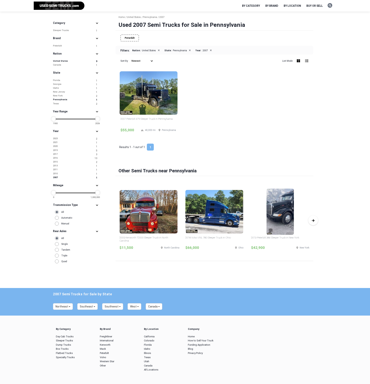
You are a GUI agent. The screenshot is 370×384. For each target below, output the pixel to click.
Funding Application (199, 344)
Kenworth (105, 344)
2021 (75, 142)
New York (75, 95)
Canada (75, 65)
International (107, 340)
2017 (75, 154)
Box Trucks (62, 348)
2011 (75, 169)
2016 (75, 158)
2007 (75, 177)
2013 (75, 165)
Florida (75, 80)
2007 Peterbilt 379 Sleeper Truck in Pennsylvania (146, 118)
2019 (75, 150)
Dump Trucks (63, 344)
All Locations (151, 369)
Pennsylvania (75, 99)
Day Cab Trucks (65, 336)
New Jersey (75, 92)
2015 (75, 162)
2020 (75, 146)
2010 (75, 173)
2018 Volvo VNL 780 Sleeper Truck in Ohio (208, 237)
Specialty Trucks (65, 357)
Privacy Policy (195, 353)
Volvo (103, 357)
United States (75, 61)
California (149, 336)
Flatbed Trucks (64, 353)
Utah (146, 361)
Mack (103, 348)
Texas (75, 103)
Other (103, 365)
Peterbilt (75, 46)
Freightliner (106, 336)
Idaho (75, 88)
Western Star (107, 361)
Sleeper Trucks (75, 30)
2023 (75, 138)
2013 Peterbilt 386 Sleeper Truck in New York (275, 237)
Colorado (149, 340)
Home (191, 336)
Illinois (147, 353)
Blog (190, 348)
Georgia (75, 84)
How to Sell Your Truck (201, 340)
